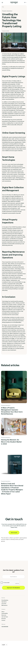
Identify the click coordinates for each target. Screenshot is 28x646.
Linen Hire (4, 603)
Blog (3, 6)
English (3, 644)
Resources (4, 615)
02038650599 (5, 626)
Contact (3, 620)
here (13, 338)
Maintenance (4, 605)
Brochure (4, 618)
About (3, 611)
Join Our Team (5, 616)
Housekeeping (5, 600)
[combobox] (4, 644)
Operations (4, 601)
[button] (25, 2)
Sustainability (5, 613)
